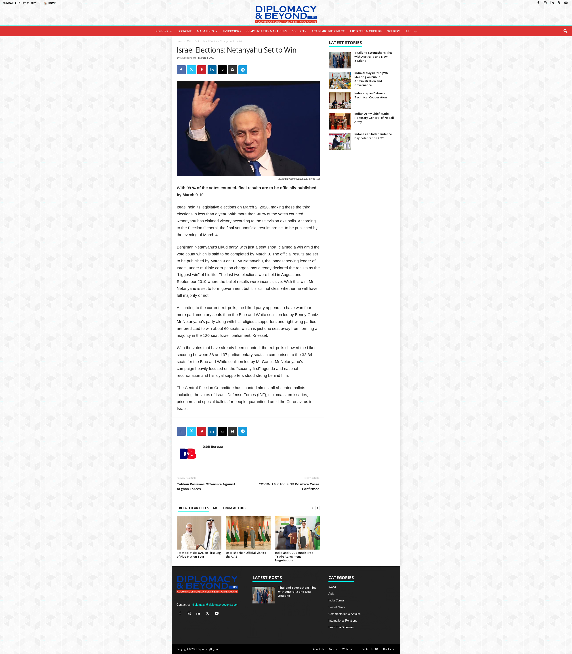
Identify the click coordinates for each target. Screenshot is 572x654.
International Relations (342, 620)
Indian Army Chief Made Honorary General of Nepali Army (374, 118)
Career (333, 649)
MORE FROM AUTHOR (229, 508)
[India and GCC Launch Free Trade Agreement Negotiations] (297, 533)
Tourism (393, 31)
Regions (162, 31)
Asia (331, 593)
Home (180, 41)
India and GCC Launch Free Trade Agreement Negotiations (294, 556)
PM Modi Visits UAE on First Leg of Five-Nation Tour (199, 554)
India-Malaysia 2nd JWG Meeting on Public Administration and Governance (371, 79)
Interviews (232, 31)
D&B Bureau (188, 57)
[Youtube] (566, 3)
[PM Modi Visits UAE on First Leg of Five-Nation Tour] (199, 533)
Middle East (193, 41)
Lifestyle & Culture (366, 31)
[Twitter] (559, 3)
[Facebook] (538, 3)
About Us (318, 649)
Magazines (205, 31)
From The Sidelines (341, 627)
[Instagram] (545, 3)
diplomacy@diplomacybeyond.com (215, 604)
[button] (565, 31)
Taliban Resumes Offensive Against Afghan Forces (206, 486)
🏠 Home (50, 3)
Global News (336, 607)
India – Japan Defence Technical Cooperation (370, 95)
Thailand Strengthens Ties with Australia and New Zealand (373, 57)
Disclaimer (389, 649)
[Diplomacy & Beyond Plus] (286, 14)
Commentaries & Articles (266, 31)
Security (299, 31)
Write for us (349, 649)
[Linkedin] (552, 3)
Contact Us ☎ (370, 649)
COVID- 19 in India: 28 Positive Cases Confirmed (289, 486)
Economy (184, 31)
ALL (408, 31)
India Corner (336, 600)
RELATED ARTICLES (194, 508)
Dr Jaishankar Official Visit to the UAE (246, 554)
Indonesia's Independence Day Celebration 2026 (373, 136)
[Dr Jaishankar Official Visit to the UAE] (248, 533)
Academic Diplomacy (328, 31)
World (332, 587)
